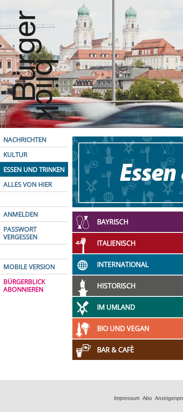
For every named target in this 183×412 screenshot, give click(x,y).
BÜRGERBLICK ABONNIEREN (24, 285)
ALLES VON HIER (27, 184)
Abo (147, 398)
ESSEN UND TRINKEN (34, 169)
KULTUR (15, 154)
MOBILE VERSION (29, 266)
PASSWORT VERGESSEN (20, 233)
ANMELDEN (20, 214)
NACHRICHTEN (24, 139)
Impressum (127, 398)
